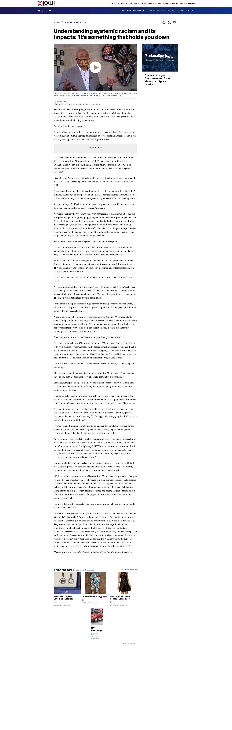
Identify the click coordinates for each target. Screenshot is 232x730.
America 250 (170, 10)
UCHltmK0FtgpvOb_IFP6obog (50, 11)
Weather (147, 3)
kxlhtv (39, 11)
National (135, 3)
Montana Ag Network (155, 10)
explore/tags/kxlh (43, 11)
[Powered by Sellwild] (133, 643)
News (57, 22)
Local (124, 3)
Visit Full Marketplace (129, 570)
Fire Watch (181, 10)
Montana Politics (139, 10)
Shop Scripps (170, 3)
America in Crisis (75, 22)
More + (190, 10)
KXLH (46, 11)
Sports (157, 3)
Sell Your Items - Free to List (83, 570)
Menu (114, 4)
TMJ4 (105, 551)
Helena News (126, 10)
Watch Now (186, 3)
